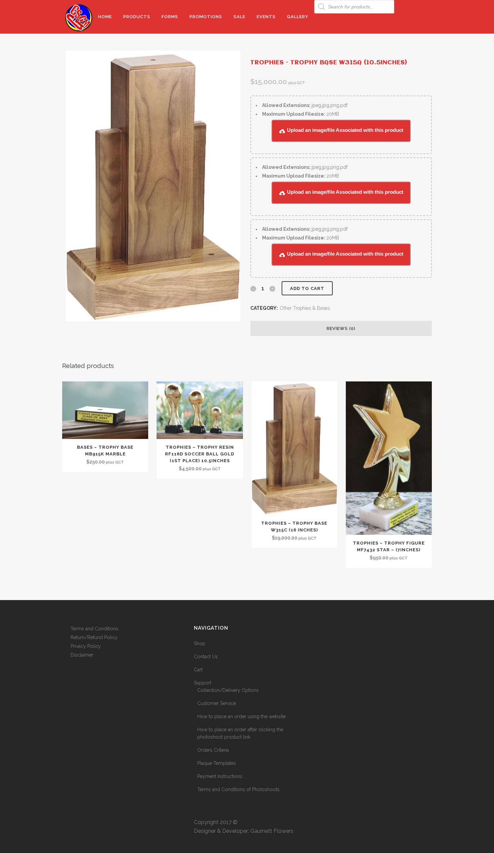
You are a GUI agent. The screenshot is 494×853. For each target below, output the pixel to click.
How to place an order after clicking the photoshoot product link (240, 733)
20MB (300, 114)
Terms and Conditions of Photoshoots (238, 789)
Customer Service (216, 703)
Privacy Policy (86, 646)
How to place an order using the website (241, 716)
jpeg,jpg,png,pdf (304, 105)
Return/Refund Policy (94, 637)
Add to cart (307, 288)
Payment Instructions (219, 776)
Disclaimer (82, 655)
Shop (199, 643)
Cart (198, 669)
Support (202, 682)
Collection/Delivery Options (228, 690)
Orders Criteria (213, 750)
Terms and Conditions (94, 628)
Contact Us (206, 656)
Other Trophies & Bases (305, 308)
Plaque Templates (216, 763)
